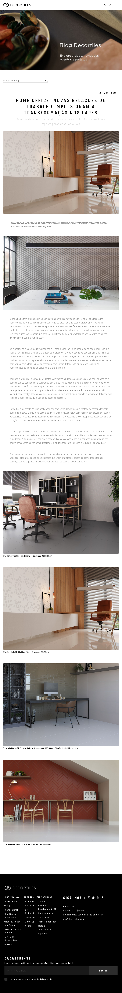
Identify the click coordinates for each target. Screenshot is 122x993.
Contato (42, 901)
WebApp (29, 926)
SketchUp (30, 922)
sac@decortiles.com (74, 919)
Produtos (29, 901)
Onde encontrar (46, 913)
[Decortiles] (17, 5)
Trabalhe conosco (47, 922)
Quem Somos (12, 901)
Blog (7, 906)
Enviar (103, 970)
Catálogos (30, 918)
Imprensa (42, 933)
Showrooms (44, 918)
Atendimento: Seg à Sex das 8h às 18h (83, 915)
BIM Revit (29, 906)
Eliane (8, 944)
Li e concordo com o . (31, 979)
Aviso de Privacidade (41, 979)
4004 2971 (68, 906)
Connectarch (12, 910)
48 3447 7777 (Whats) (74, 910)
